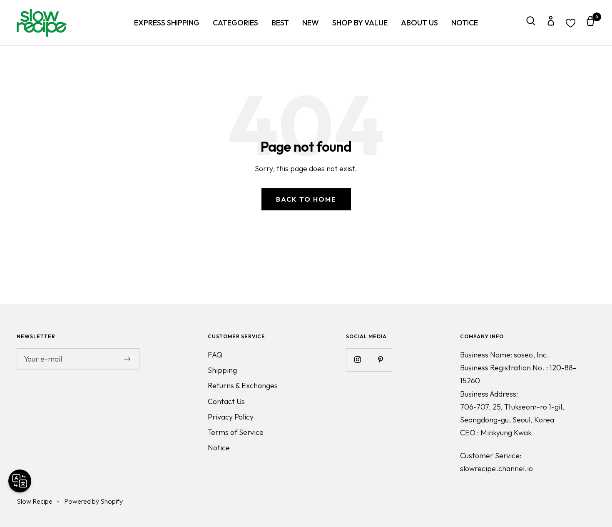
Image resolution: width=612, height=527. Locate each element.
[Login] (551, 23)
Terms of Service (236, 432)
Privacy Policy (231, 417)
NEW (310, 22)
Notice (219, 447)
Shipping (222, 370)
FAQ (215, 355)
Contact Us (226, 401)
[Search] (531, 23)
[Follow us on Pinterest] (380, 359)
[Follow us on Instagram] (357, 359)
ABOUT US (419, 22)
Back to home (306, 199)
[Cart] (590, 23)
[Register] (127, 359)
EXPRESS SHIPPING (166, 22)
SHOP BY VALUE (360, 22)
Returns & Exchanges (243, 385)
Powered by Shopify (93, 501)
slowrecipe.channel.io (496, 468)
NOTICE (464, 22)
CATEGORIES (235, 22)
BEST (280, 22)
